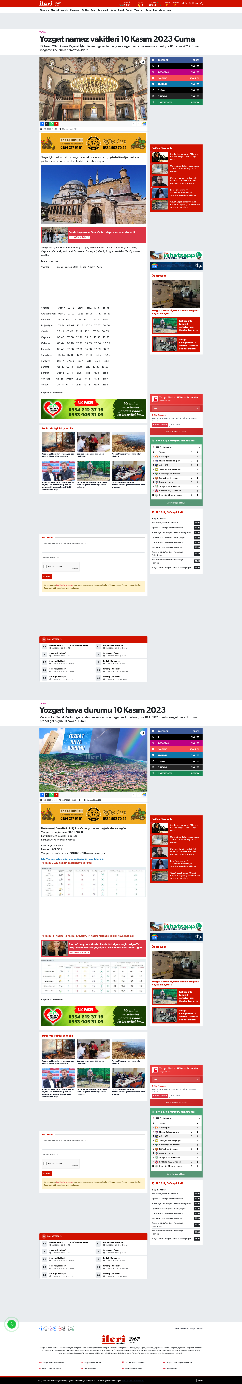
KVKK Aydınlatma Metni (133, 1381)
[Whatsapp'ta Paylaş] (51, 124)
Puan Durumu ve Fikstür (51, 1369)
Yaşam (42, 32)
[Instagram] (51, 1328)
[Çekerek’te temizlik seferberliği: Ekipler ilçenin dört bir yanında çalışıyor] (93, 471)
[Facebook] (41, 1328)
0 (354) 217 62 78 (161, 424)
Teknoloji (103, 10)
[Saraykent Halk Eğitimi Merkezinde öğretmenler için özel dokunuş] (128, 471)
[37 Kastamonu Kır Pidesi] (93, 143)
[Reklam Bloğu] (176, 255)
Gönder (47, 576)
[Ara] (201, 3)
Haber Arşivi (172, 1369)
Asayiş (64, 10)
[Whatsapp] (73, 1328)
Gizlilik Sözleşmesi (181, 1329)
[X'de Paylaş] (47, 124)
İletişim (200, 1329)
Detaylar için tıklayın (176, 503)
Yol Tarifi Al (176, 424)
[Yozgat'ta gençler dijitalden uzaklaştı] (93, 442)
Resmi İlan (151, 10)
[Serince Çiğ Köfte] (93, 408)
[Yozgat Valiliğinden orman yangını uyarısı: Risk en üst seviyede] (58, 442)
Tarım (129, 10)
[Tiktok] (64, 1328)
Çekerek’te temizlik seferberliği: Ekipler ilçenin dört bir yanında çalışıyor (93, 484)
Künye (192, 1329)
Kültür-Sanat (117, 10)
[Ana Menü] (201, 10)
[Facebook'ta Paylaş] (42, 124)
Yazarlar (139, 10)
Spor (93, 10)
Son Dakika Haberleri (133, 1369)
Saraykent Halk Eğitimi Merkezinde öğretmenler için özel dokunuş (128, 484)
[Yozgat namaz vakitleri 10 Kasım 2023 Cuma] (93, 88)
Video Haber (166, 10)
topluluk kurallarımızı (64, 585)
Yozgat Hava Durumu (92, 1362)
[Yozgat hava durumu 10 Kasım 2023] (93, 760)
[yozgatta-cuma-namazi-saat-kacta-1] (93, 194)
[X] (46, 1328)
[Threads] (69, 1328)
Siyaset (55, 10)
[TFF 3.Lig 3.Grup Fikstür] (199, 512)
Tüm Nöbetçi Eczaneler (177, 431)
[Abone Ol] (144, 124)
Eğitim (85, 10)
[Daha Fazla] (56, 124)
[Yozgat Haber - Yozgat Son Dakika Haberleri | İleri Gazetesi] (50, 4)
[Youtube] (60, 1328)
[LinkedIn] (55, 1328)
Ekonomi (75, 10)
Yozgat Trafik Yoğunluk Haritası (179, 1362)
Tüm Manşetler (90, 1369)
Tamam (200, 1380)
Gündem (44, 10)
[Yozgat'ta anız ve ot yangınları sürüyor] (128, 442)
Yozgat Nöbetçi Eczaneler (53, 1362)
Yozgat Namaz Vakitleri (135, 1362)
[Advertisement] (121, 20)
